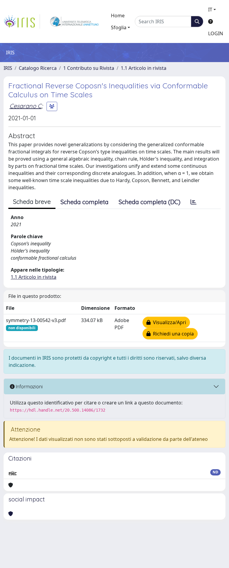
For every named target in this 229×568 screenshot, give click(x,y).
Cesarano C (25, 106)
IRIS (8, 68)
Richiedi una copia (172, 333)
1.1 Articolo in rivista (143, 68)
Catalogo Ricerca (38, 68)
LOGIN (215, 33)
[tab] (193, 202)
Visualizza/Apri (168, 322)
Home (118, 15)
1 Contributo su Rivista (88, 68)
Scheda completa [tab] (85, 202)
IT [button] (210, 9)
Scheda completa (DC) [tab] (149, 202)
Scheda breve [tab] (32, 201)
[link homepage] (22, 21)
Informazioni (29, 387)
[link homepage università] (74, 21)
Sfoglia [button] (118, 27)
